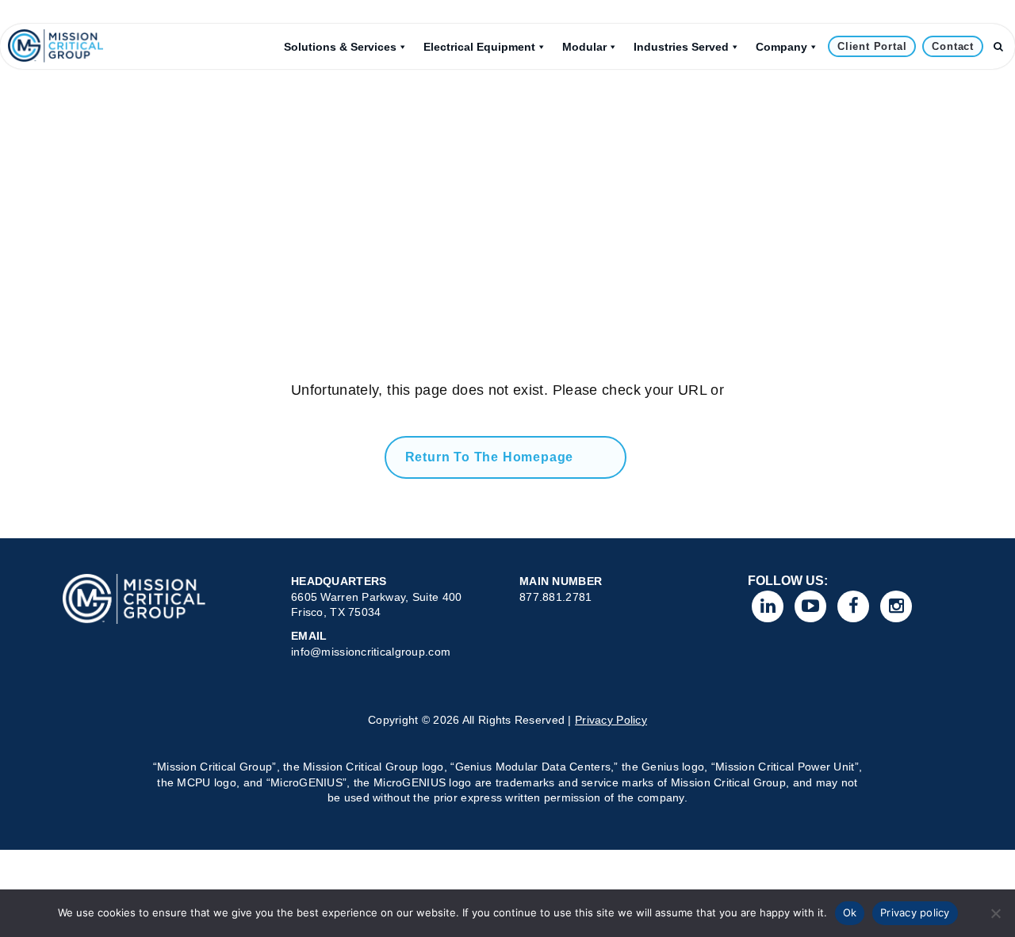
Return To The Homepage (489, 457)
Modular (584, 46)
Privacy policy (915, 912)
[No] (995, 913)
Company (781, 46)
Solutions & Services (340, 46)
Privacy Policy (611, 719)
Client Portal (871, 46)
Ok (850, 912)
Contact (953, 46)
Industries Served (681, 46)
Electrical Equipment (479, 46)
